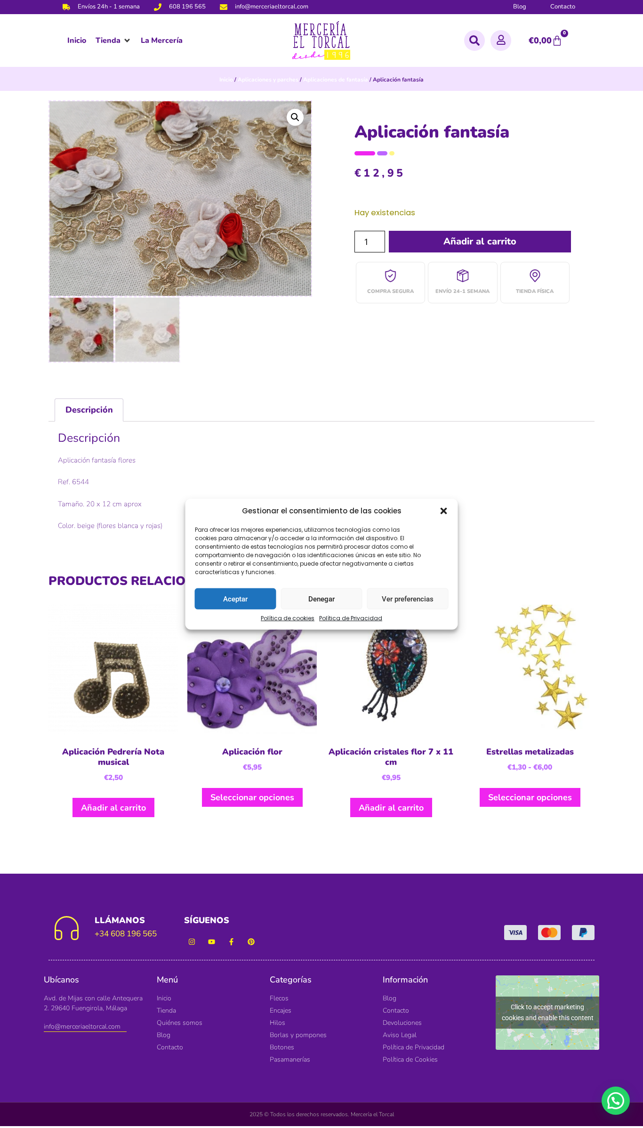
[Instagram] (192, 941)
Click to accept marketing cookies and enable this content (548, 1012)
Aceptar (235, 598)
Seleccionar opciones (252, 797)
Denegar (321, 598)
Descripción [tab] (89, 409)
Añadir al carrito (479, 241)
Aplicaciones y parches (268, 79)
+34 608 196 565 (126, 933)
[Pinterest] (251, 941)
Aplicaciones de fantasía (335, 79)
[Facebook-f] (231, 941)
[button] (444, 511)
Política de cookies (287, 618)
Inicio (226, 79)
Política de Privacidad (350, 618)
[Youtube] (211, 941)
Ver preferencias (408, 598)
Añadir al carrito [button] (113, 807)
